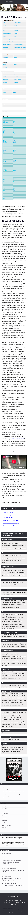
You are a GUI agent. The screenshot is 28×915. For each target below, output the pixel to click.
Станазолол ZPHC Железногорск (13, 885)
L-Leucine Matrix (5, 811)
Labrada (3, 822)
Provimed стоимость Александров (11, 523)
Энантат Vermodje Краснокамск (6, 876)
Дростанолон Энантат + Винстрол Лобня (13, 871)
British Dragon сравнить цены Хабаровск (11, 863)
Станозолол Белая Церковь (9, 866)
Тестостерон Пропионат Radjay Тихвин (11, 860)
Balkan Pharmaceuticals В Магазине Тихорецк (9, 868)
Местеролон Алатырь (8, 512)
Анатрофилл (4, 818)
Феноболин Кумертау (5, 855)
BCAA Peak (4, 808)
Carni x (3, 829)
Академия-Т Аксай (4, 887)
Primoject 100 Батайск (7, 853)
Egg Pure (4, 806)
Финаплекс (4, 827)
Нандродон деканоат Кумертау (10, 525)
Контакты (14, 904)
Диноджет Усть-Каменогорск (12, 879)
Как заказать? (18, 900)
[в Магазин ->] (14, 780)
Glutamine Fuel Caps (6, 825)
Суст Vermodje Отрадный (9, 517)
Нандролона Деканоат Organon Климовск (9, 858)
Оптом (23, 902)
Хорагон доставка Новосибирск (9, 883)
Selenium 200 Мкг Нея (9, 881)
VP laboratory (4, 815)
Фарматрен (4, 820)
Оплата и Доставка (8, 902)
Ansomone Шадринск (8, 515)
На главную (9, 900)
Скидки (18, 902)
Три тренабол (5, 813)
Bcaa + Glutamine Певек (18, 438)
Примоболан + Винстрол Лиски (10, 520)
